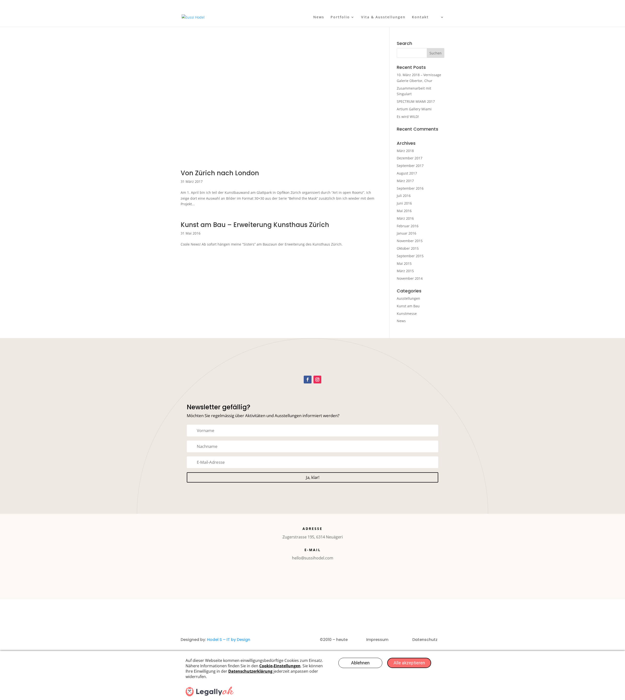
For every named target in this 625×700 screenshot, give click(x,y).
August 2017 (407, 173)
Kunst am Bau (408, 306)
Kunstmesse (407, 313)
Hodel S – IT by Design (228, 639)
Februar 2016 (407, 226)
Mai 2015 (404, 263)
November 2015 (410, 240)
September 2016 (410, 188)
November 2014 (410, 278)
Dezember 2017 (409, 158)
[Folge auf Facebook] (308, 379)
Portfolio (340, 17)
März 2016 (405, 218)
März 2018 (405, 150)
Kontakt (420, 17)
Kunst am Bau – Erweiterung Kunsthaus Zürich (255, 224)
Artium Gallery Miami (414, 109)
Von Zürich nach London (220, 173)
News (318, 17)
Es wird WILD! (408, 116)
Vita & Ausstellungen (383, 17)
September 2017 (410, 165)
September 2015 (410, 256)
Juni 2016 (404, 203)
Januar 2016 (406, 233)
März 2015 (405, 270)
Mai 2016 (404, 210)
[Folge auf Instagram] (317, 379)
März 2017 (405, 180)
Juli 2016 (404, 195)
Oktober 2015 (408, 248)
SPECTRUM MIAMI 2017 (416, 101)
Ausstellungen (408, 298)
